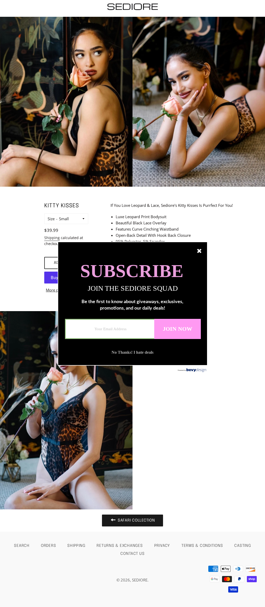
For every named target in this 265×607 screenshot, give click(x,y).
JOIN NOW (177, 328)
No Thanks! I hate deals (132, 352)
